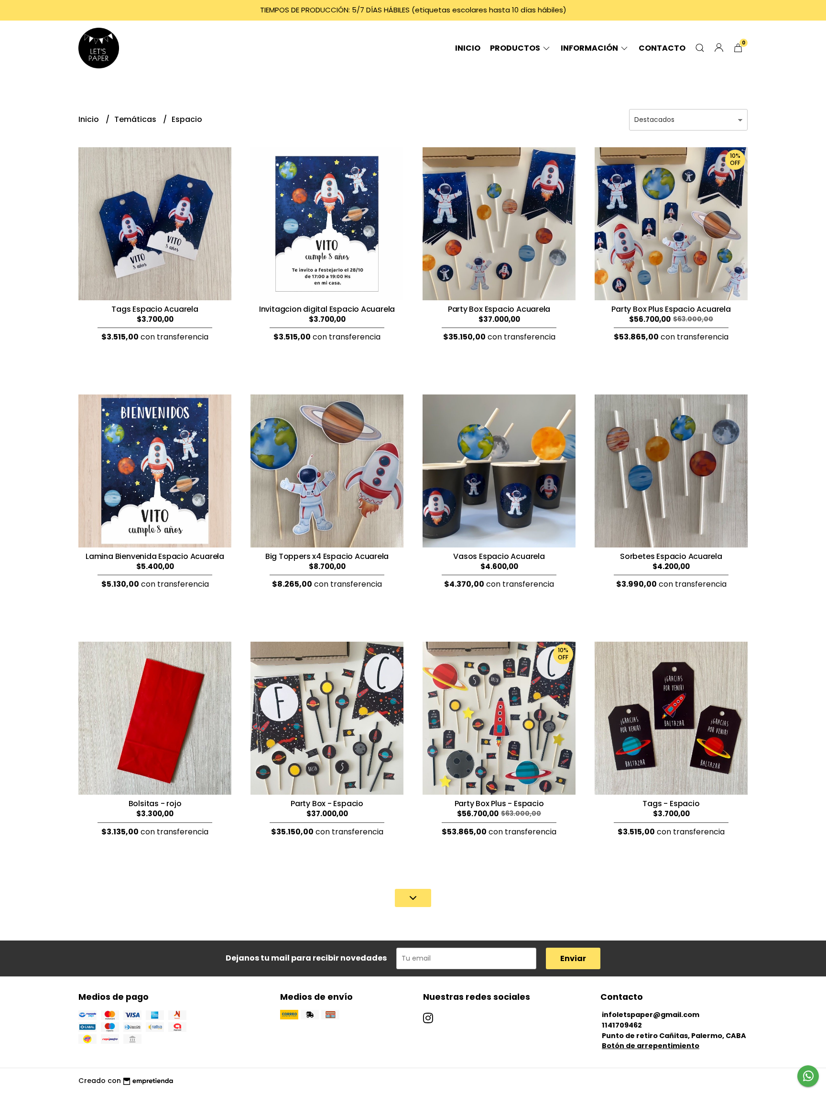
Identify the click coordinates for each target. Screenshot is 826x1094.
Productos (516, 48)
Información (590, 48)
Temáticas (136, 119)
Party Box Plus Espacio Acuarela (671, 309)
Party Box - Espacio (327, 803)
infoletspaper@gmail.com (650, 1014)
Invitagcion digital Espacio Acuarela (327, 309)
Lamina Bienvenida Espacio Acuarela (155, 556)
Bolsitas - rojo (155, 803)
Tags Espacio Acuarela (154, 309)
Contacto (662, 48)
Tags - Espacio (670, 803)
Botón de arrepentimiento (650, 1045)
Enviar (573, 958)
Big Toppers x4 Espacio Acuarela (327, 556)
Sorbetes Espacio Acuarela (671, 556)
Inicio (467, 48)
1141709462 (622, 1025)
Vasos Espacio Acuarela (498, 556)
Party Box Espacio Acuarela (499, 309)
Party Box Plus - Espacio (499, 803)
